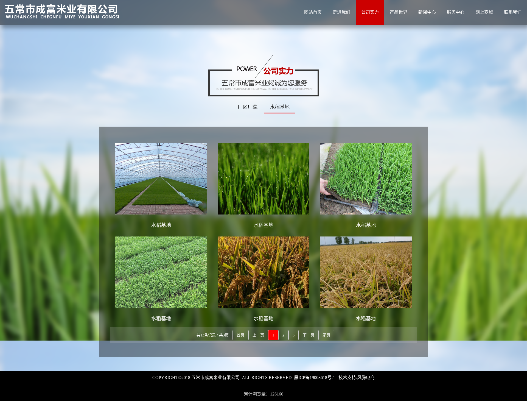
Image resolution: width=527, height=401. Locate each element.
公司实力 (370, 12)
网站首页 (313, 12)
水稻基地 (280, 107)
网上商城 (484, 12)
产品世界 (398, 12)
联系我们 (513, 12)
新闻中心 (427, 12)
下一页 (308, 335)
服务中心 (455, 12)
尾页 (326, 335)
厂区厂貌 (247, 107)
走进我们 (341, 12)
